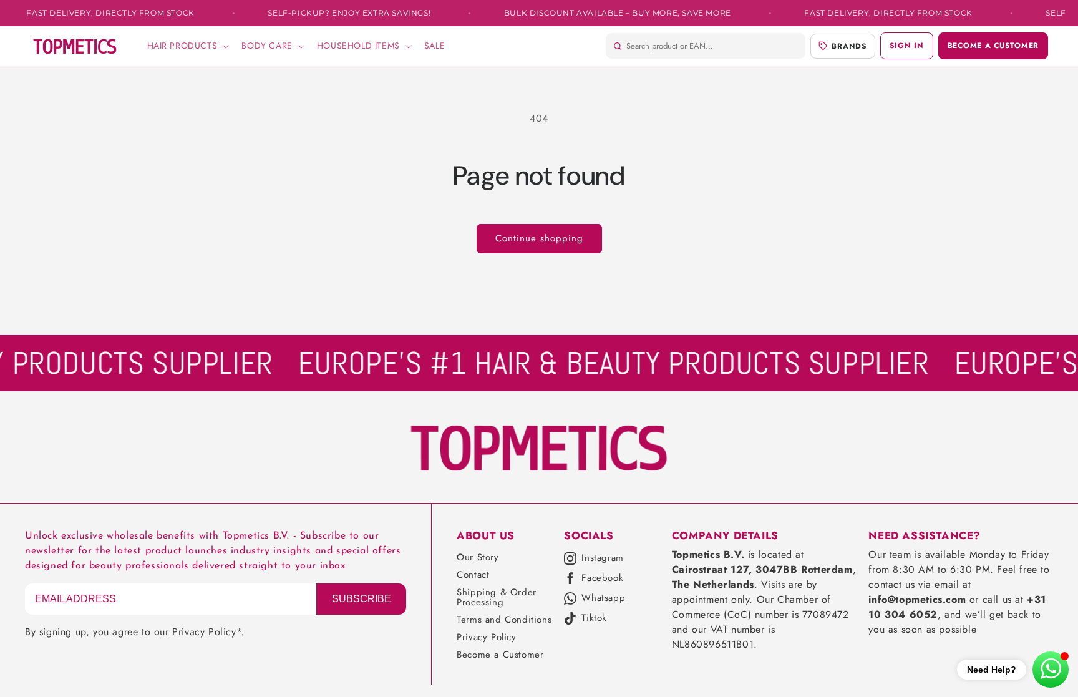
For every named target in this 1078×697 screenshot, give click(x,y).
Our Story (477, 557)
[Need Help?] (1050, 669)
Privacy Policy (486, 637)
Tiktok (594, 618)
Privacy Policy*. (208, 632)
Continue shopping (539, 238)
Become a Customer (500, 654)
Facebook (602, 578)
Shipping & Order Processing (497, 597)
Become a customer (993, 45)
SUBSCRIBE (361, 598)
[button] (187, 45)
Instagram (602, 558)
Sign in (907, 45)
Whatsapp (603, 598)
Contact (473, 575)
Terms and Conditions (504, 619)
